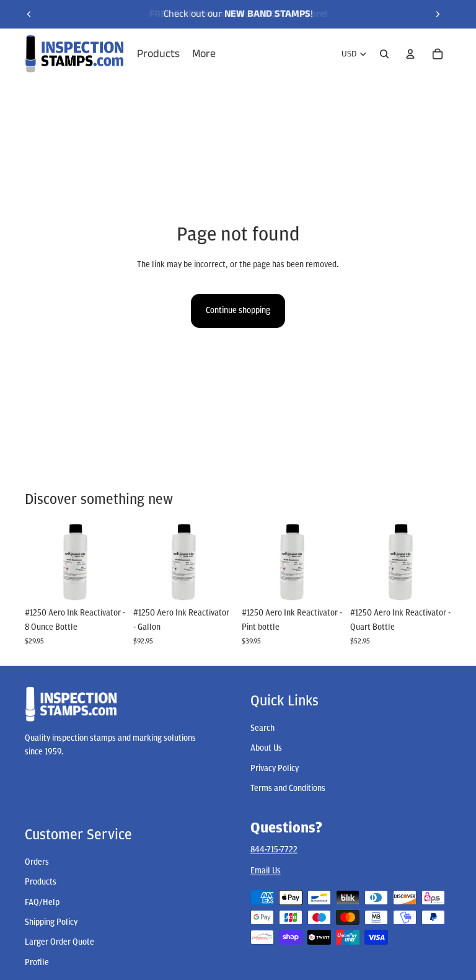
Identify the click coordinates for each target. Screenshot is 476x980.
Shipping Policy (51, 922)
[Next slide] (437, 14)
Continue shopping (238, 310)
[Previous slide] (29, 14)
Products (40, 882)
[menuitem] (204, 54)
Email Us (265, 870)
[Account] (410, 54)
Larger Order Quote (59, 942)
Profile (37, 962)
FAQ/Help (42, 902)
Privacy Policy (274, 768)
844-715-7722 (274, 849)
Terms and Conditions (287, 788)
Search (262, 728)
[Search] (384, 54)
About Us (266, 748)
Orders (37, 862)
